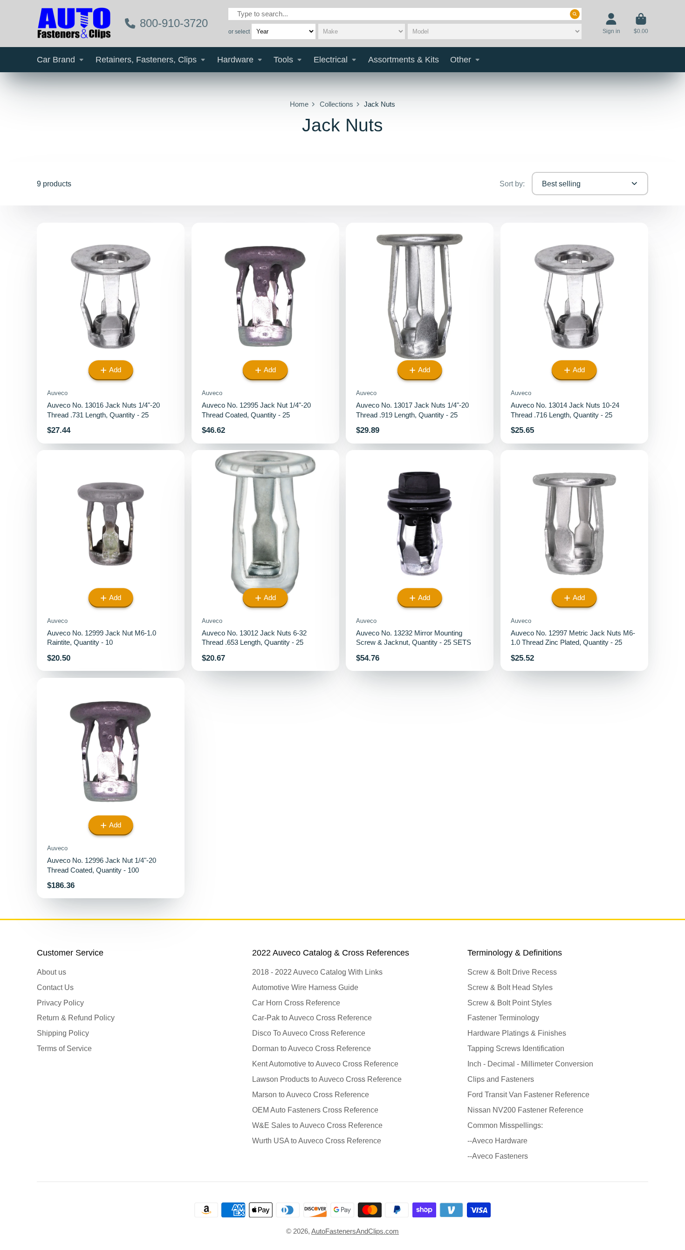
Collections (336, 104)
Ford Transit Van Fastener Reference (528, 1094)
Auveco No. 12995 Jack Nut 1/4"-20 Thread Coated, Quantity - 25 (265, 333)
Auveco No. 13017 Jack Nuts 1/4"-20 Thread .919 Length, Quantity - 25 (419, 333)
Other (460, 59)
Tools (283, 59)
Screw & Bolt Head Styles (510, 987)
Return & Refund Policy (76, 1017)
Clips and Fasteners (500, 1079)
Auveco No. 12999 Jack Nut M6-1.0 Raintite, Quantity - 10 (111, 560)
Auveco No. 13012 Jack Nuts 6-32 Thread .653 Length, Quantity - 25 (265, 560)
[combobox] (405, 14)
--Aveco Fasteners (497, 1156)
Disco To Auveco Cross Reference (308, 1033)
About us (51, 972)
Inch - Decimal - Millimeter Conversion (530, 1063)
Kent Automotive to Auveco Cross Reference (325, 1063)
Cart (641, 23)
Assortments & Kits (403, 59)
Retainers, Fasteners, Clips (146, 59)
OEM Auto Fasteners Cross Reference (315, 1110)
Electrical (331, 59)
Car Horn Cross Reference (296, 1002)
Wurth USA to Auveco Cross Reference (316, 1140)
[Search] (575, 14)
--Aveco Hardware (497, 1140)
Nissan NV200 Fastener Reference (525, 1110)
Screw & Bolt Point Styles (509, 1002)
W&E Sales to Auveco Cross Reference (317, 1125)
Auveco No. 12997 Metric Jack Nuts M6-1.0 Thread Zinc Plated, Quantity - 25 (574, 560)
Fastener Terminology (503, 1017)
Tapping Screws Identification (515, 1048)
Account (611, 23)
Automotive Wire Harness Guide (305, 987)
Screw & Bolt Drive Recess (512, 972)
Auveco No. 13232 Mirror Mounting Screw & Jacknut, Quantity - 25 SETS (419, 560)
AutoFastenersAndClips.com (355, 1231)
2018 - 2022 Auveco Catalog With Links (317, 972)
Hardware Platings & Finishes (516, 1033)
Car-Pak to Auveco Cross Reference (312, 1017)
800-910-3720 (174, 23)
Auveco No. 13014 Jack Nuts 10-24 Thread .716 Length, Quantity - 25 (574, 333)
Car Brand (56, 59)
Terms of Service (64, 1048)
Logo (74, 23)
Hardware (235, 59)
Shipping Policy (63, 1033)
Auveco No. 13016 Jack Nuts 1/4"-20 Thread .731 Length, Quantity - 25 (111, 333)
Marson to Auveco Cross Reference (310, 1094)
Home (299, 104)
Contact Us (55, 987)
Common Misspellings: (505, 1125)
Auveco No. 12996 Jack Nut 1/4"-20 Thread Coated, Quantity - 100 (111, 788)
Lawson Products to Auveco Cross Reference (327, 1079)
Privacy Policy (60, 1002)
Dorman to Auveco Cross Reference (311, 1048)
